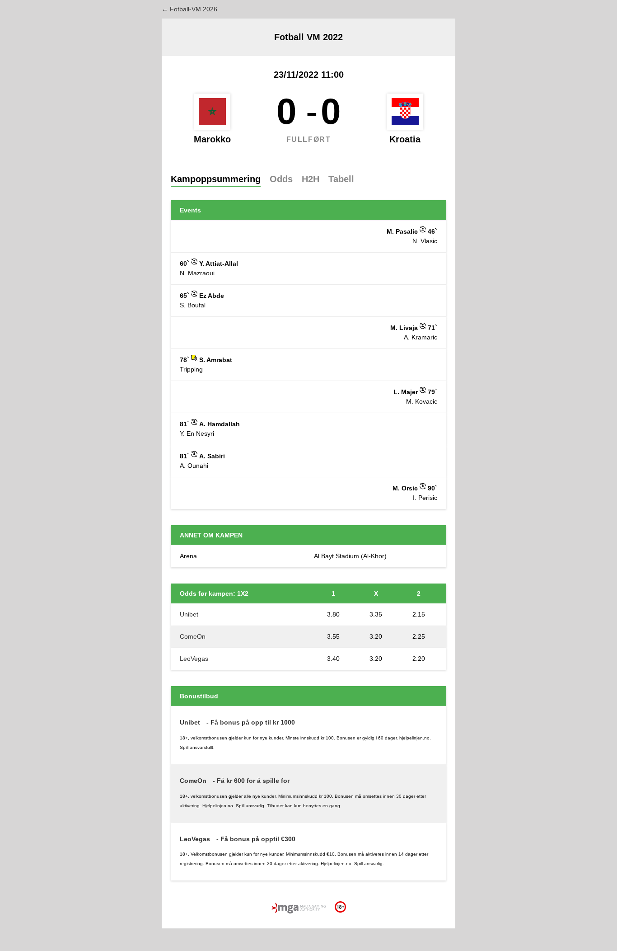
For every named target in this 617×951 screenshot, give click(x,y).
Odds (281, 179)
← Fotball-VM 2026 (189, 9)
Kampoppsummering (216, 179)
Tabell (341, 179)
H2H (310, 179)
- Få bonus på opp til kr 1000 (250, 722)
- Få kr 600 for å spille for (251, 780)
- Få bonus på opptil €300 (255, 839)
